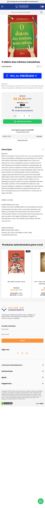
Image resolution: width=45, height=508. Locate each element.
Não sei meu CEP (22, 140)
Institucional (7, 371)
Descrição (7, 149)
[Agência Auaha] (37, 404)
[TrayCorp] (41, 404)
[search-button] (41, 12)
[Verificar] (7, 405)
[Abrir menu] (2, 6)
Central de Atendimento (12, 365)
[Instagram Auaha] (22, 353)
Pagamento (7, 384)
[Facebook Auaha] (17, 353)
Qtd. (15, 116)
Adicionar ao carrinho (24, 121)
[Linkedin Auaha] (27, 353)
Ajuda (4, 377)
